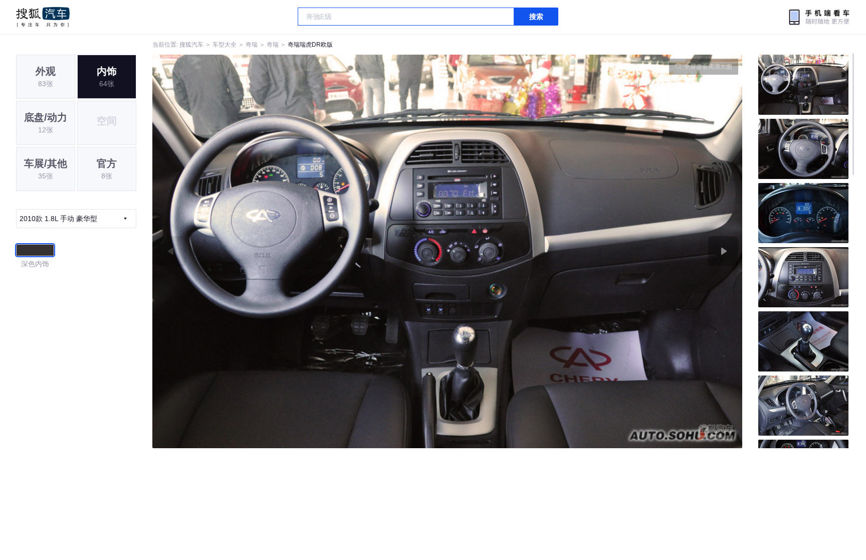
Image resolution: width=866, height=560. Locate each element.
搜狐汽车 (43, 17)
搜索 (536, 17)
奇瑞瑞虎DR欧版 (310, 44)
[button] (300, 251)
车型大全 (224, 44)
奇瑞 (252, 44)
